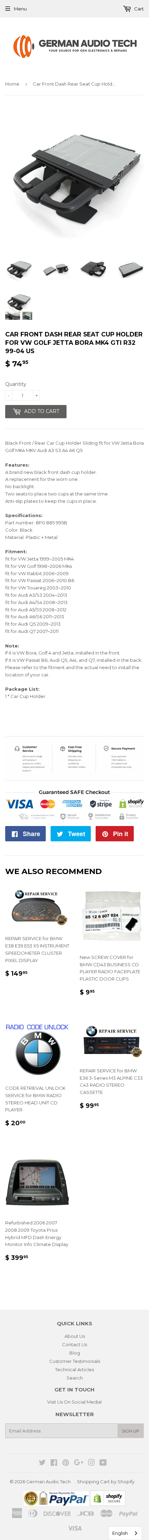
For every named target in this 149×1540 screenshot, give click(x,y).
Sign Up (130, 1431)
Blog (74, 1353)
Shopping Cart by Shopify (105, 1481)
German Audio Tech (48, 1481)
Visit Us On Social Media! (74, 1402)
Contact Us (74, 1344)
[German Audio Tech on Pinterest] (65, 1463)
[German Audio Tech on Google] (79, 1463)
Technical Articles (74, 1369)
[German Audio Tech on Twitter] (42, 1463)
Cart (138, 8)
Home (12, 84)
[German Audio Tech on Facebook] (54, 1463)
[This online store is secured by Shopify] (107, 1504)
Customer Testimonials (74, 1361)
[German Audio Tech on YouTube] (103, 1463)
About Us (74, 1336)
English (120, 1533)
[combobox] (125, 1533)
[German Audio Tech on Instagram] (91, 1463)
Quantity (15, 384)
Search (75, 1378)
